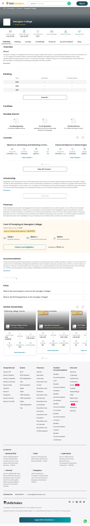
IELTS (21, 372)
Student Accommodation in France (59, 417)
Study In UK (7, 372)
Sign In (82, 3)
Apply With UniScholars (44, 520)
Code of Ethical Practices (43, 511)
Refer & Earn (74, 398)
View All (44, 97)
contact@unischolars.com (36, 494)
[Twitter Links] (77, 502)
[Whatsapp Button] (85, 521)
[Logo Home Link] (12, 503)
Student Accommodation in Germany (59, 436)
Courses (28, 42)
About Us (73, 372)
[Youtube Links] (84, 502)
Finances (52, 42)
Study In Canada (9, 382)
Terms (57, 511)
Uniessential (74, 401)
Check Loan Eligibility (24, 247)
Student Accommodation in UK (59, 377)
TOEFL (22, 392)
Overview (6, 42)
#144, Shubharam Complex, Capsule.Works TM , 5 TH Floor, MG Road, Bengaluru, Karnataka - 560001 (39, 478)
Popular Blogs (74, 392)
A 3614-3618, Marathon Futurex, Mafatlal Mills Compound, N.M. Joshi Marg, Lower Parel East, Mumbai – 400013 (10, 461)
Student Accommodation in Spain (59, 426)
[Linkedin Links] (80, 502)
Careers (72, 388)
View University (19, 352)
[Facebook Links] (69, 502)
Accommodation (66, 42)
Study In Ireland (8, 375)
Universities (11, 8)
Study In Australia (9, 378)
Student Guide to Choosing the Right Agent (17, 511)
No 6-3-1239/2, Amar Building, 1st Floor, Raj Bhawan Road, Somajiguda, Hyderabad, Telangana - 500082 (68, 461)
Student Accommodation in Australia (59, 397)
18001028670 (19, 494)
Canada (19, 8)
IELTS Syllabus (24, 375)
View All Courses (44, 169)
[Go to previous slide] (77, 137)
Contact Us (74, 382)
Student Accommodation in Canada (59, 407)
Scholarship (40, 42)
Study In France (8, 398)
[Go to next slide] (83, 137)
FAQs (79, 42)
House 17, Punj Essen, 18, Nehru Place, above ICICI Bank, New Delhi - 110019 (39, 459)
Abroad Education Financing (40, 375)
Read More (6, 63)
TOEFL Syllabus (25, 395)
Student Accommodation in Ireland (59, 387)
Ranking (18, 42)
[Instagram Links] (73, 502)
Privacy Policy (66, 511)
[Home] (4, 8)
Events (72, 385)
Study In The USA (8, 401)
